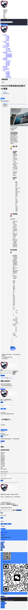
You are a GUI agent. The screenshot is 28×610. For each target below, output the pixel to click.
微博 (2, 523)
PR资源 (5, 41)
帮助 (4, 16)
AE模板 (5, 92)
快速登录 (2, 375)
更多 (4, 70)
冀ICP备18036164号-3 (6, 599)
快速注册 (5, 24)
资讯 (4, 15)
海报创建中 (3, 528)
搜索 (2, 402)
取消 (2, 389)
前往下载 (2, 98)
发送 (4, 389)
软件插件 (5, 59)
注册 (11, 377)
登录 (2, 24)
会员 (4, 18)
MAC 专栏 (5, 47)
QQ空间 (9, 523)
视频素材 (5, 52)
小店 (4, 14)
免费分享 (5, 11)
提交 (2, 480)
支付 (2, 436)
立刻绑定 (3, 441)
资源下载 (5, 9)
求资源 (4, 12)
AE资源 (5, 34)
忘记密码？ (3, 377)
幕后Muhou (10, 597)
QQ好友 (5, 523)
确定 (2, 442)
